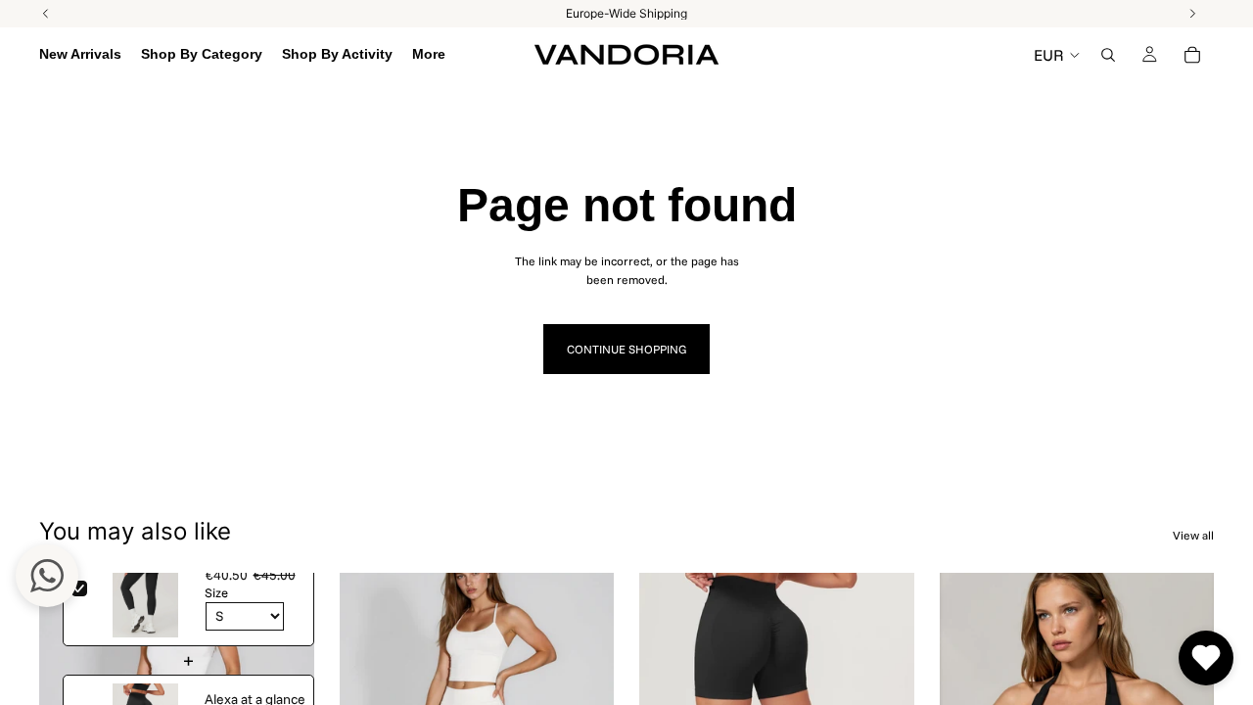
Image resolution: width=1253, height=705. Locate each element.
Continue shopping (626, 349)
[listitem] (428, 54)
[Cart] (1192, 54)
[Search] (1108, 54)
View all (1193, 535)
